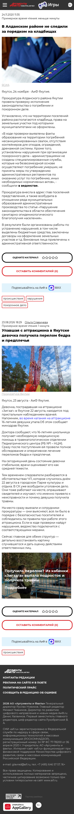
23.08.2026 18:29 (12, 322)
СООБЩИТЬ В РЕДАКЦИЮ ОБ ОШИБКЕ (30, 692)
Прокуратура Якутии (16, 394)
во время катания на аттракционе (44, 418)
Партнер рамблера (33, 797)
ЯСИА (5, 85)
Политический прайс (19, 687)
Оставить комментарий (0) (37, 271)
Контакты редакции (19, 677)
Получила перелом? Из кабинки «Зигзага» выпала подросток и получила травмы (36, 575)
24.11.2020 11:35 (11, 14)
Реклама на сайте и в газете (25, 682)
